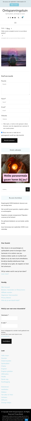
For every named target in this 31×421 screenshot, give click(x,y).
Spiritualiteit (5, 363)
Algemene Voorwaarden (9, 295)
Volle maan (5, 356)
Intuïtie (3, 377)
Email (3, 107)
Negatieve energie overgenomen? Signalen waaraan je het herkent (14, 216)
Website (4, 116)
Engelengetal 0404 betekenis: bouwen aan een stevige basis (14, 204)
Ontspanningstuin (15, 10)
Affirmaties (5, 374)
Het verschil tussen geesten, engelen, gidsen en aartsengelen (14, 210)
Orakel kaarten (6, 361)
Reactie (3, 81)
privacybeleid (5, 336)
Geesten (4, 358)
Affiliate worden (6, 292)
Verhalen (4, 397)
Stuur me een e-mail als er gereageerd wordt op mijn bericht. (12, 134)
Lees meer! (5, 274)
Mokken (3, 392)
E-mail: (4, 323)
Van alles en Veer (7, 395)
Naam (3, 99)
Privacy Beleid (6, 298)
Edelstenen (5, 387)
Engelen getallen (7, 371)
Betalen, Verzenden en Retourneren (13, 290)
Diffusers (4, 400)
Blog (8, 29)
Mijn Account (5, 287)
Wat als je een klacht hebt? (10, 300)
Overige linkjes (6, 403)
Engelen (4, 369)
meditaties (4, 389)
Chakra (3, 366)
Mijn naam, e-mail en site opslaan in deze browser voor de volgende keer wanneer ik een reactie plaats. (16, 126)
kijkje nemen (14, 5)
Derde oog (4, 379)
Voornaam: (5, 315)
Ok (26, 419)
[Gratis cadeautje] (15, 168)
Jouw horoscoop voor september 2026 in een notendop (14, 228)
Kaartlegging (5, 382)
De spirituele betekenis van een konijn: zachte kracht (15, 222)
